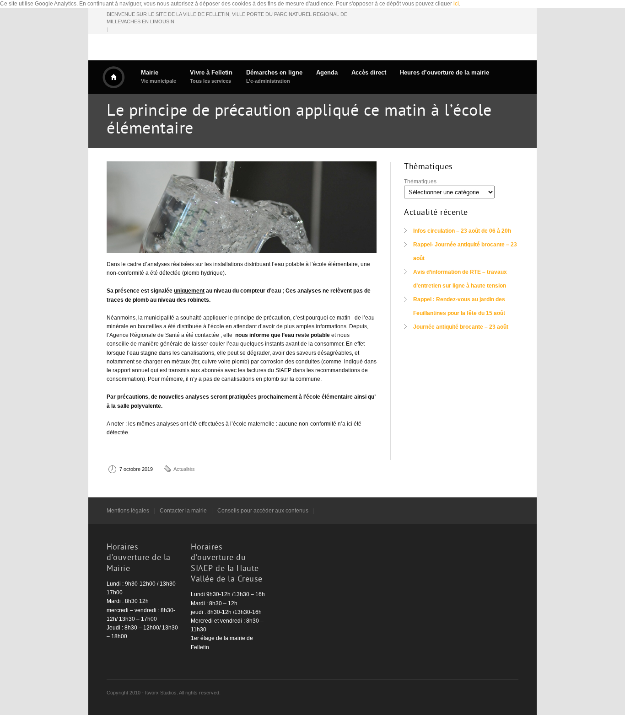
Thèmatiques (420, 181)
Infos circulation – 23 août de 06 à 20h (462, 231)
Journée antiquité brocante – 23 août (460, 327)
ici (456, 3)
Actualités (184, 469)
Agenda (327, 72)
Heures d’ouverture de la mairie (444, 72)
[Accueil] (113, 77)
